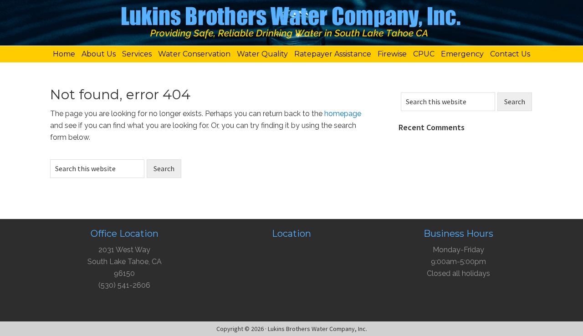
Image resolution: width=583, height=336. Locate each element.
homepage (342, 113)
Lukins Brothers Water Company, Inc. (291, 25)
